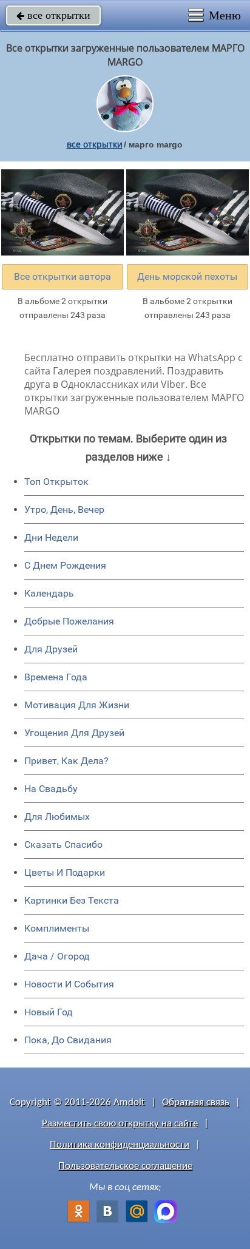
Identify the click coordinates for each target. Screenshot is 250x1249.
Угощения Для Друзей (74, 733)
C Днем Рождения (65, 565)
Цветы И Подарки (64, 872)
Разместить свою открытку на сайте (120, 1124)
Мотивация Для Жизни (76, 705)
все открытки (53, 15)
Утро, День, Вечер (64, 509)
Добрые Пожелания (69, 621)
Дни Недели (51, 537)
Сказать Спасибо (63, 844)
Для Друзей (51, 649)
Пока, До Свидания (68, 1040)
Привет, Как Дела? (66, 761)
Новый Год (48, 1012)
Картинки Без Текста (71, 900)
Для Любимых (57, 816)
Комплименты (56, 928)
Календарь (49, 593)
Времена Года (55, 677)
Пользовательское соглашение (125, 1166)
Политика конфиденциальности (119, 1145)
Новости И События (69, 984)
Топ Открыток (56, 481)
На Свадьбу (51, 788)
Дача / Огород (57, 956)
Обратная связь (195, 1102)
